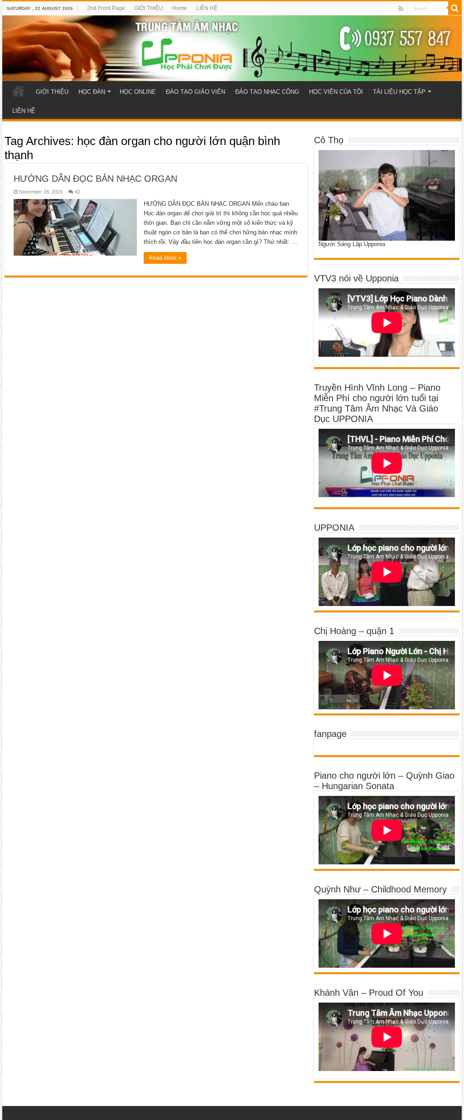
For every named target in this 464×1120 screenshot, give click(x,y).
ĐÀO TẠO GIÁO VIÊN (195, 91)
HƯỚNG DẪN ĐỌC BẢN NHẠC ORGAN (95, 179)
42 (77, 191)
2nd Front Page (106, 8)
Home (179, 8)
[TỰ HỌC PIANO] (232, 48)
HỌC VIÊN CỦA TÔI (336, 91)
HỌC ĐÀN (91, 91)
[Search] (455, 8)
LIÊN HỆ (207, 8)
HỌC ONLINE (138, 91)
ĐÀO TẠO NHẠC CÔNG (267, 91)
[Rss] (400, 8)
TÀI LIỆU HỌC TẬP (399, 91)
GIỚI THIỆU (148, 8)
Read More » (165, 258)
